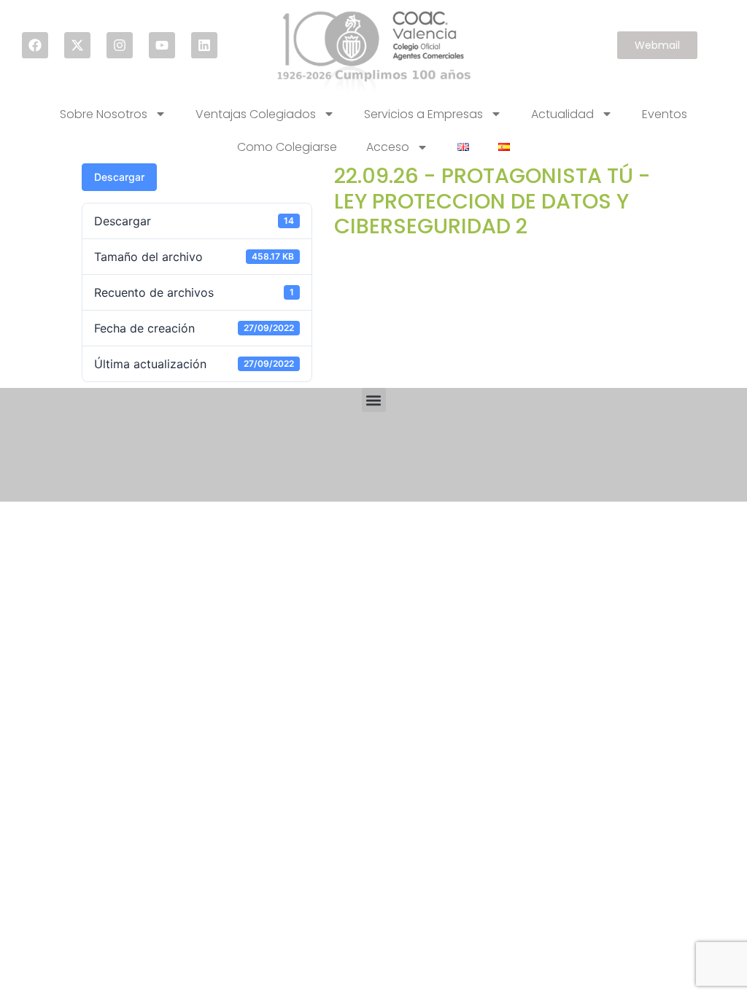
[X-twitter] (77, 45)
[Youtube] (162, 45)
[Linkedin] (204, 45)
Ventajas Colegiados (256, 114)
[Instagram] (120, 45)
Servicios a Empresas (423, 114)
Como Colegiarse (287, 147)
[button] (374, 400)
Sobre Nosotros (103, 114)
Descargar (119, 177)
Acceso (387, 147)
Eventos (664, 114)
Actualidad (562, 114)
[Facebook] (35, 45)
